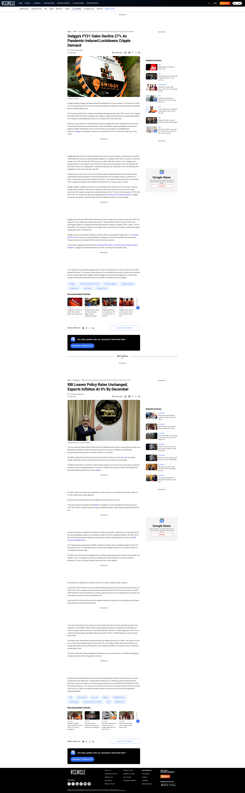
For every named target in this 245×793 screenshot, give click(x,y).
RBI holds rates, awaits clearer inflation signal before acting (125, 725)
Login (215, 3)
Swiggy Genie (101, 288)
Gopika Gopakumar (77, 394)
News (20, 3)
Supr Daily (87, 288)
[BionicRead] (125, 52)
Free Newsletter (92, 3)
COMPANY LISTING (129, 774)
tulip (108, 702)
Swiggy (77, 131)
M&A (45, 9)
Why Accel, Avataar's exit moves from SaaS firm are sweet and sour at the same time (167, 131)
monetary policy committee (93, 702)
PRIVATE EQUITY (24, 9)
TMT (75, 31)
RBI (96, 505)
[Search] (209, 3)
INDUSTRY (59, 9)
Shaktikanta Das (79, 540)
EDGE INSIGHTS (147, 784)
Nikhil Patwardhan (77, 50)
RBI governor (119, 702)
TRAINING (145, 780)
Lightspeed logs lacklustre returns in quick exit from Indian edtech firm (167, 100)
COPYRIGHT (108, 780)
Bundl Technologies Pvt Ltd (89, 284)
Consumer (162, 85)
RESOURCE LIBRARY (129, 780)
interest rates (73, 702)
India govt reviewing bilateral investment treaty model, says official (167, 417)
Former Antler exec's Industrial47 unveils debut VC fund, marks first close (167, 111)
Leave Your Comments (124, 328)
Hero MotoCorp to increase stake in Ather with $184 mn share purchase (168, 78)
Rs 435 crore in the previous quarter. (119, 194)
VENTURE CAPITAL (36, 9)
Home (69, 31)
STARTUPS (99, 9)
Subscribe (225, 3)
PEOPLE (67, 9)
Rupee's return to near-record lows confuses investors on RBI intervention (167, 448)
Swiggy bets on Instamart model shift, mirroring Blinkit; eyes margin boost (74, 312)
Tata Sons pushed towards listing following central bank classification (92, 725)
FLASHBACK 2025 (89, 9)
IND (235, 3)
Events (27, 3)
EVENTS (144, 777)
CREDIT (51, 9)
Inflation (105, 697)
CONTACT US (109, 777)
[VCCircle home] (8, 3)
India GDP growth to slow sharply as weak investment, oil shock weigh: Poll (168, 437)
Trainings (37, 3)
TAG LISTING (127, 777)
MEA (239, 3)
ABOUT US (108, 770)
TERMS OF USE (128, 770)
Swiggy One (73, 288)
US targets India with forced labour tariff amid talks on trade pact (167, 479)
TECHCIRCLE (146, 774)
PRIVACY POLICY (110, 784)
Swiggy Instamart (127, 284)
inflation (98, 470)
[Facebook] (133, 52)
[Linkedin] (139, 52)
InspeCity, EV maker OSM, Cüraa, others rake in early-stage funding (167, 89)
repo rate (124, 457)
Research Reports (63, 3)
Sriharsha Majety (110, 284)
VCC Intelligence (78, 3)
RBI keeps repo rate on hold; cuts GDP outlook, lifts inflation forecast (167, 468)
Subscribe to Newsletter (82, 346)
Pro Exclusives (49, 3)
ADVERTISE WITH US (111, 774)
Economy (77, 380)
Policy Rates (81, 697)
